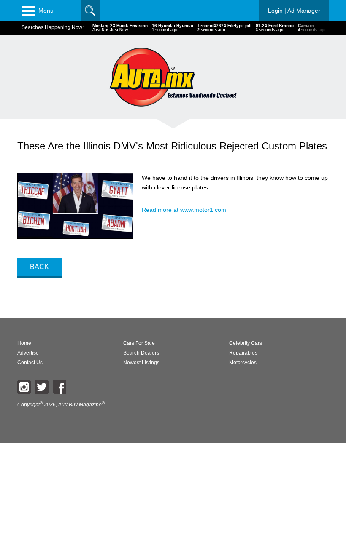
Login (294, 10)
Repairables (243, 352)
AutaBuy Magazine (80, 404)
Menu (46, 10)
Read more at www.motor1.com (184, 209)
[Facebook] (59, 387)
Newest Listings (141, 362)
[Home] (173, 76)
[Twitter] (42, 387)
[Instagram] (24, 387)
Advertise (28, 352)
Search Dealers (141, 352)
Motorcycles (243, 362)
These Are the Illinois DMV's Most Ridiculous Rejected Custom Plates (172, 146)
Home (24, 343)
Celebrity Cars (245, 343)
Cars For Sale (139, 343)
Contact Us (30, 362)
